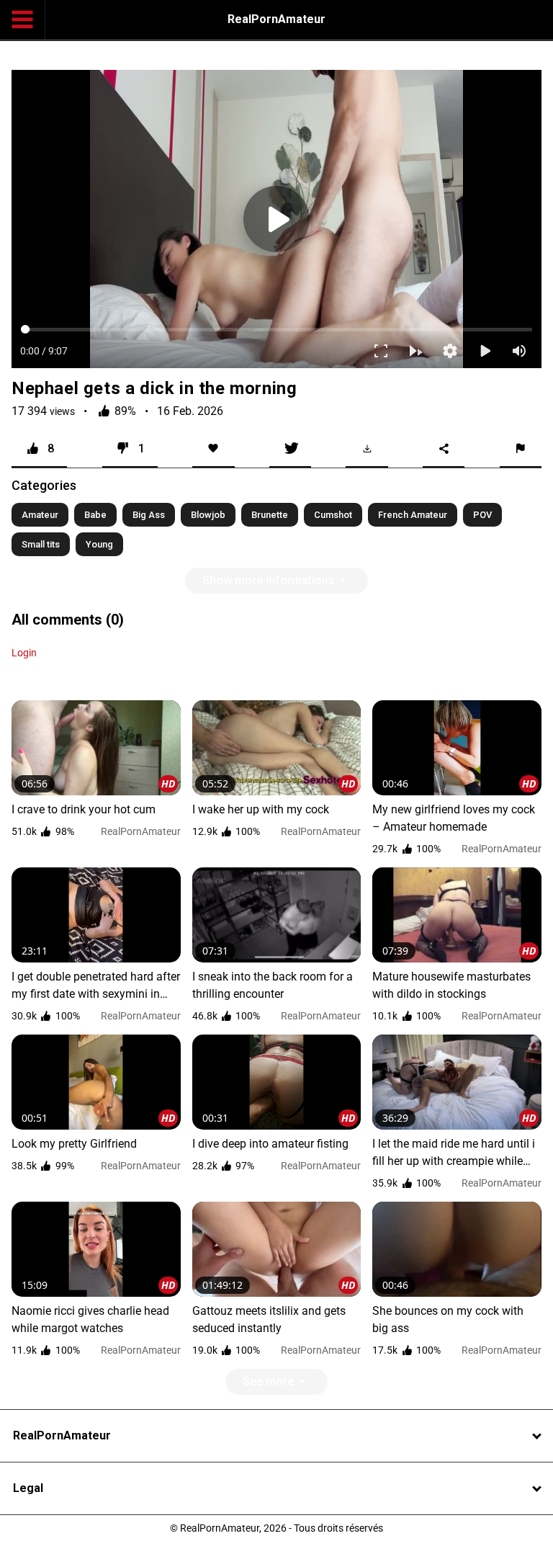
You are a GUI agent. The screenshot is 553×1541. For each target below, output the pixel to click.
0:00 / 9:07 (33, 1523)
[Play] (276, 770)
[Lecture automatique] (426, 1523)
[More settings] (461, 1523)
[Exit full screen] (391, 1523)
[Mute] (530, 1523)
